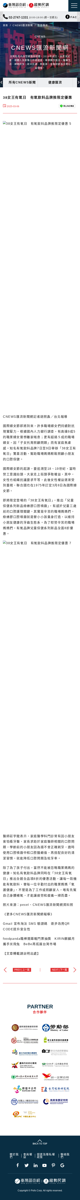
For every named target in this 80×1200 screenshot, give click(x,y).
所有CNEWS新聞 (22, 82)
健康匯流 (55, 82)
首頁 (5, 25)
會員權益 (27, 1155)
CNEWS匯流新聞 (23, 25)
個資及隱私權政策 (46, 1155)
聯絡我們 (65, 1155)
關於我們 (14, 1155)
